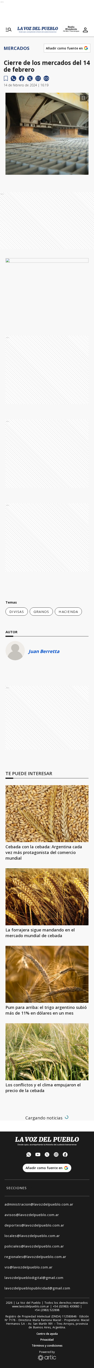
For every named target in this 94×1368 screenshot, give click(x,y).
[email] (38, 78)
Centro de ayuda (47, 1334)
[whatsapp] (13, 78)
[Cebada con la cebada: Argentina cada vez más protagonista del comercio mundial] (47, 813)
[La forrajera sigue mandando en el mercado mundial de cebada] (47, 896)
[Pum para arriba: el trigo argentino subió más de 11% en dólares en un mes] (47, 974)
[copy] (46, 78)
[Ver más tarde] (6, 78)
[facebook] (21, 78)
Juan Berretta (44, 651)
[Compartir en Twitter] (30, 78)
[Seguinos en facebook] (65, 1155)
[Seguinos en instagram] (56, 1155)
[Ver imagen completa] (83, 98)
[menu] (9, 30)
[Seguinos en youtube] (37, 1155)
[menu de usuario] (85, 30)
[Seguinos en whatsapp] (28, 1155)
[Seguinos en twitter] (47, 1155)
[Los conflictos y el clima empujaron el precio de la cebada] (47, 1051)
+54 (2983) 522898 (47, 1310)
